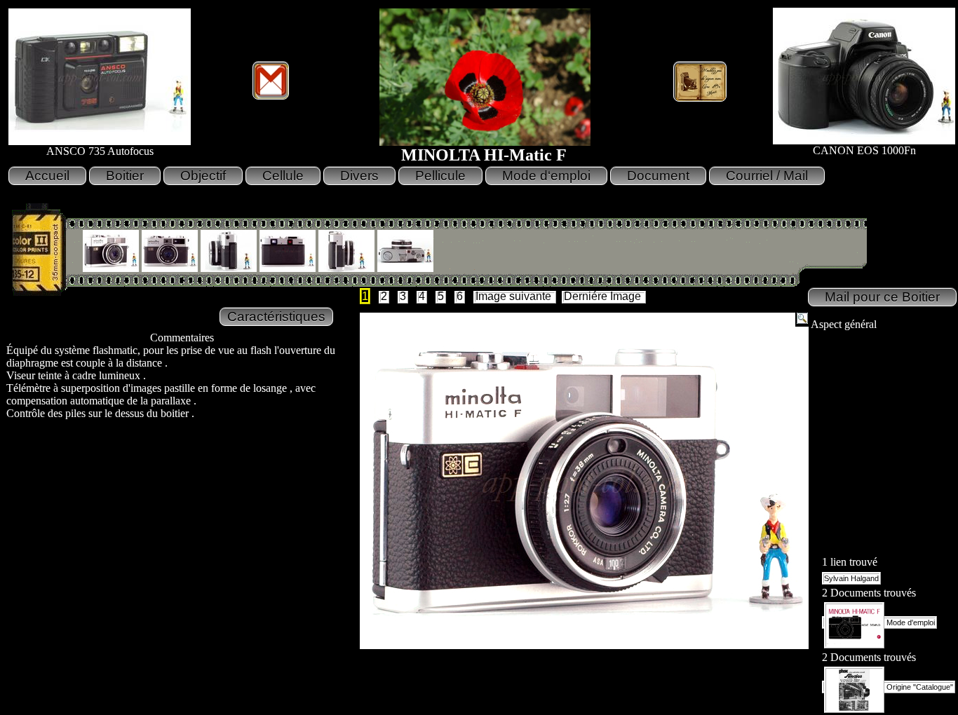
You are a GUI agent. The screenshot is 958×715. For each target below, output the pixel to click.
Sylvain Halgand (851, 578)
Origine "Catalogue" (918, 687)
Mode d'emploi (909, 622)
